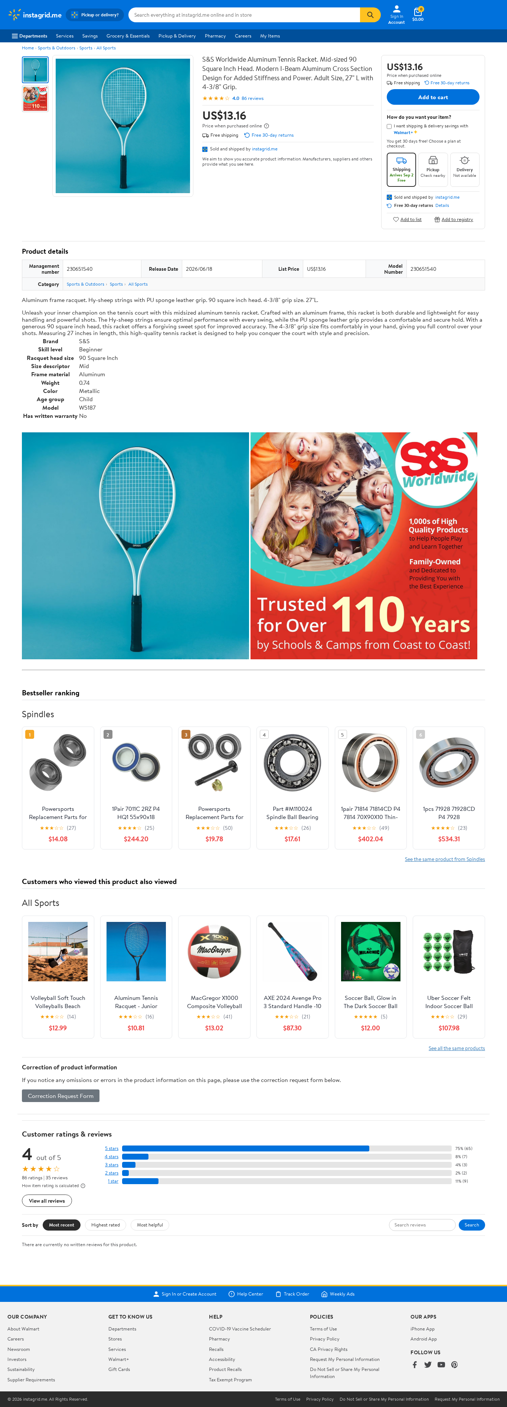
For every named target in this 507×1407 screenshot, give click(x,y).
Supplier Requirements (31, 1379)
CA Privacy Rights (328, 1349)
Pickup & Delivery (177, 35)
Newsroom (18, 1349)
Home (28, 48)
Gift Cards (119, 1369)
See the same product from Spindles (445, 858)
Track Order (296, 1294)
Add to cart (433, 97)
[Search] (370, 14)
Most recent (61, 1224)
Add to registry (457, 219)
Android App (423, 1338)
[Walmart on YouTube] (441, 1365)
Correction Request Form (61, 1096)
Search (472, 1224)
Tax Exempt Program (230, 1379)
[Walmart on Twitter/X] (428, 1365)
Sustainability (21, 1369)
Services (64, 35)
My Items (270, 35)
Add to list (411, 219)
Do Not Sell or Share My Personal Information (384, 1399)
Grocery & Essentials (128, 35)
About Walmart (23, 1328)
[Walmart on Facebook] (414, 1365)
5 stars (111, 1148)
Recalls (216, 1349)
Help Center (250, 1294)
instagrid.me (265, 148)
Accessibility (222, 1359)
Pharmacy (215, 35)
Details (442, 205)
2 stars (111, 1173)
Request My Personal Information (345, 1359)
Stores (115, 1338)
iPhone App (422, 1328)
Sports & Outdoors (56, 48)
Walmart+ (118, 1359)
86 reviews (253, 98)
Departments (33, 35)
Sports (85, 48)
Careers (243, 35)
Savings (90, 35)
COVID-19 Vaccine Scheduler (240, 1328)
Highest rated (105, 1224)
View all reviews (47, 1200)
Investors (16, 1359)
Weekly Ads (342, 1294)
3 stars (111, 1164)
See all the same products (457, 1048)
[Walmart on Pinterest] (455, 1365)
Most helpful (150, 1224)
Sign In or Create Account (189, 1294)
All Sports (106, 48)
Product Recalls (225, 1369)
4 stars (111, 1156)
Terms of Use (323, 1328)
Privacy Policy (325, 1338)
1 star (113, 1181)
